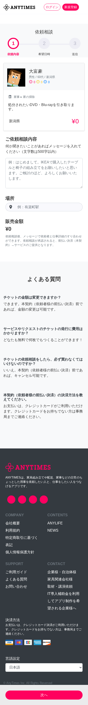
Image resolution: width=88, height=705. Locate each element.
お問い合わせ (16, 586)
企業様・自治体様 (61, 572)
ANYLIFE (55, 523)
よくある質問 (16, 579)
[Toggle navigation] (81, 7)
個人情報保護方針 (19, 552)
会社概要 (12, 523)
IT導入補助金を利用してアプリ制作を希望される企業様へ (63, 601)
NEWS (52, 530)
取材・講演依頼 (60, 586)
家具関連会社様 (60, 579)
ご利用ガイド (16, 572)
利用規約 (12, 530)
